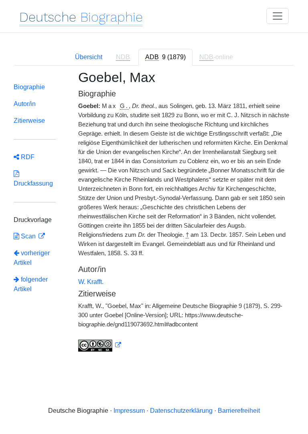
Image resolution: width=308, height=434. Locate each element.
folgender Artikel (31, 284)
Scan (28, 236)
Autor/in (25, 103)
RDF (26, 157)
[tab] (165, 57)
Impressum (129, 410)
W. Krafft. (90, 281)
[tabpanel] (154, 216)
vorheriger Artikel (32, 258)
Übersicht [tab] (88, 57)
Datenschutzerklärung (181, 410)
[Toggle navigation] (277, 16)
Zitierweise (29, 120)
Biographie (29, 87)
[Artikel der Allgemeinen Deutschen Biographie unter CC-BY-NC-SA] (100, 345)
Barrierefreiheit (239, 410)
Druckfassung (33, 178)
